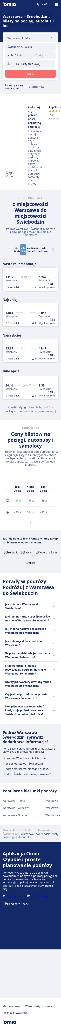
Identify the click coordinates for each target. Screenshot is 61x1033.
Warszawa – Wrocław (16, 808)
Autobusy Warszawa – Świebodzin (25, 758)
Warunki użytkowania (38, 1006)
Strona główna (12, 830)
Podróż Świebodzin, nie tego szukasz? (27, 774)
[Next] (53, 249)
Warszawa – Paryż (14, 800)
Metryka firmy (11, 1006)
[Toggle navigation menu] (56, 5)
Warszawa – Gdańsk (15, 815)
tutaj (53, 411)
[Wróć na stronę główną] (9, 5)
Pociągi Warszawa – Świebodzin (23, 763)
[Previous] (7, 488)
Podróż (29, 830)
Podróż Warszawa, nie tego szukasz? (26, 769)
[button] (18, 55)
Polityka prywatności (15, 1012)
